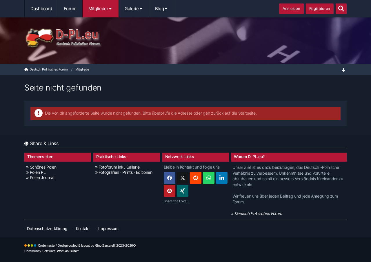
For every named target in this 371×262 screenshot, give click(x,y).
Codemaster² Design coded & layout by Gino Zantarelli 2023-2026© (87, 245)
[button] (222, 178)
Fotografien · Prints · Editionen (125, 172)
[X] (182, 178)
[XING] (182, 191)
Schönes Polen (43, 167)
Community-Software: (51, 251)
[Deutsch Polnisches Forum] (185, 38)
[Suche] (341, 8)
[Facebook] (169, 178)
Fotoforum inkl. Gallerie (119, 167)
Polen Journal (42, 177)
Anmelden (291, 8)
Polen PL (38, 172)
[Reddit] (195, 178)
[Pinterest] (169, 191)
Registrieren (319, 8)
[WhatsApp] (208, 178)
